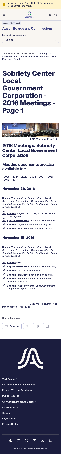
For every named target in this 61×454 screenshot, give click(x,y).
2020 (51, 177)
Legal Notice (9, 419)
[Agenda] (4, 213)
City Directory (10, 407)
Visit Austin (8, 379)
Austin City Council (11, 23)
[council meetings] (30, 136)
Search (56, 15)
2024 (15, 177)
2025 (7, 177)
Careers (6, 413)
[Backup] (4, 224)
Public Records (10, 396)
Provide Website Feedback (17, 390)
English (50, 15)
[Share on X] (27, 326)
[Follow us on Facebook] (10, 441)
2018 (6, 179)
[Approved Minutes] (4, 220)
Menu (4, 14)
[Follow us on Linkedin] (34, 441)
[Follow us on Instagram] (18, 441)
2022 (33, 177)
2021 (41, 177)
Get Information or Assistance (18, 385)
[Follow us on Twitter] (26, 441)
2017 (15, 179)
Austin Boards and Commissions (18, 53)
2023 (24, 177)
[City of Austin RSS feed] (50, 441)
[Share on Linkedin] (47, 326)
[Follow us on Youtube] (42, 441)
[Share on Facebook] (37, 326)
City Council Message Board (18, 401)
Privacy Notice (10, 424)
